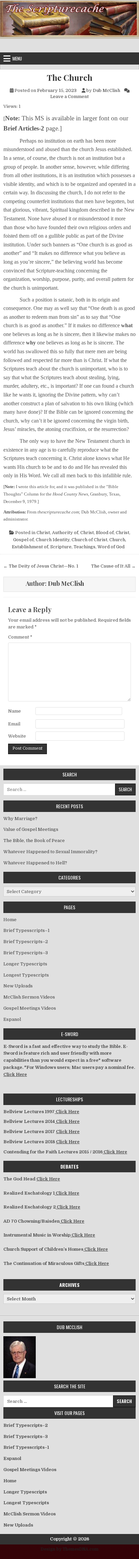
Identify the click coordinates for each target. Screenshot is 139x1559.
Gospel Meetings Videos (29, 1008)
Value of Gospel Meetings (30, 829)
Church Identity (53, 539)
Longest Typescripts (26, 975)
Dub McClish (106, 90)
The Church (69, 77)
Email (14, 723)
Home (10, 919)
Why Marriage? (20, 818)
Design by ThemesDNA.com (70, 1549)
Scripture (61, 546)
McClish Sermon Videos (29, 997)
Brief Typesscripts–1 (26, 930)
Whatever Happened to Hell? (35, 862)
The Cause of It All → (113, 566)
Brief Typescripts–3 (25, 952)
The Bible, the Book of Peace (34, 840)
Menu (17, 58)
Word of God (111, 546)
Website (17, 736)
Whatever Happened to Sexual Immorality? (50, 851)
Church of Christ (89, 539)
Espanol (12, 1019)
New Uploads (18, 985)
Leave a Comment (69, 96)
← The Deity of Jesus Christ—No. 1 (40, 566)
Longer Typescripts (25, 963)
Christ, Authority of (57, 532)
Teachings (84, 546)
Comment (20, 637)
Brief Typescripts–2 (25, 941)
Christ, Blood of (97, 532)
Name (14, 711)
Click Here (15, 1074)
